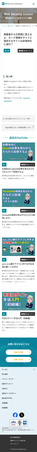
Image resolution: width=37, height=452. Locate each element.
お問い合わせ (18, 359)
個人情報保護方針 (15, 437)
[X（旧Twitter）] (21, 415)
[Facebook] (15, 415)
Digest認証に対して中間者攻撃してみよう (19, 127)
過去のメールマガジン (9, 393)
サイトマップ (14, 444)
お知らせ (4, 388)
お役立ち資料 (18, 352)
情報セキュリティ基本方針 (18, 440)
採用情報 (4, 408)
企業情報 (4, 403)
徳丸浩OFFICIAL (7, 398)
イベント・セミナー (8, 379)
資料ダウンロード (7, 384)
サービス (4, 369)
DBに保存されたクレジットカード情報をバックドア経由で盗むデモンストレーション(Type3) (20, 119)
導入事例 (4, 374)
